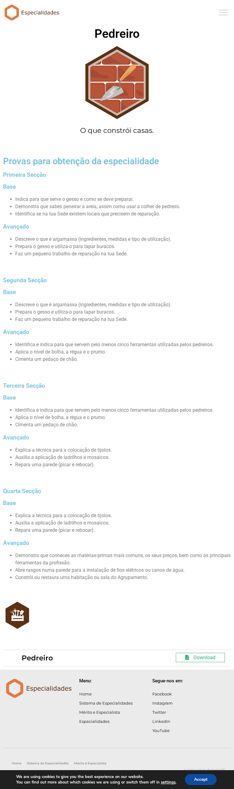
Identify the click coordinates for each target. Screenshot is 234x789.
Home (85, 693)
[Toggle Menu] (223, 12)
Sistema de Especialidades (106, 703)
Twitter (159, 712)
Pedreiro (37, 658)
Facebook (162, 693)
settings (168, 782)
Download (204, 657)
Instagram (162, 703)
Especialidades (94, 721)
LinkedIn (161, 721)
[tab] (117, 658)
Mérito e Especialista (99, 712)
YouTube (161, 730)
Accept (200, 779)
